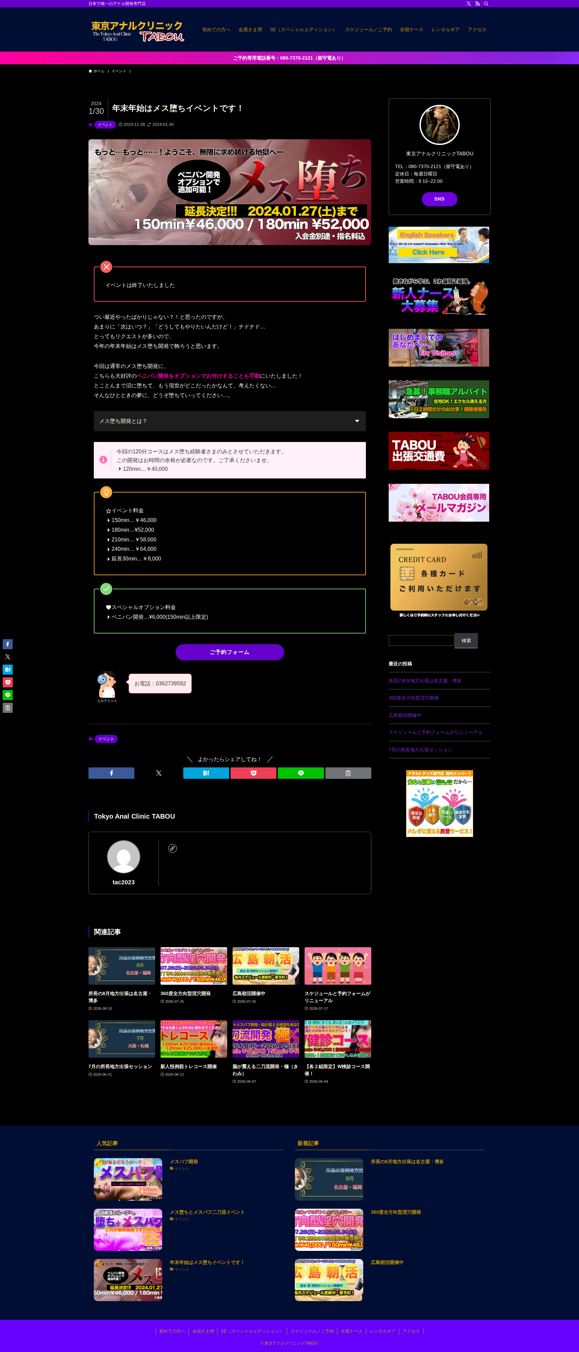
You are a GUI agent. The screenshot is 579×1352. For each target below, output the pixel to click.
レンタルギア (383, 1331)
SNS (439, 199)
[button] (111, 773)
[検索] (486, 3)
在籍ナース (352, 1331)
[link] (172, 848)
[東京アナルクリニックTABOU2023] (136, 29)
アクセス (411, 1331)
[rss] (477, 3)
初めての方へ (172, 1331)
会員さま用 (203, 1331)
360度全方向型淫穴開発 (414, 697)
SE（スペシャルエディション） (252, 1331)
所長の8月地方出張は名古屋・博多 (425, 680)
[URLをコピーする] (348, 773)
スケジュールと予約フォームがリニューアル (435, 732)
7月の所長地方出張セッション (420, 749)
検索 (466, 640)
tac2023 (124, 882)
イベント (105, 125)
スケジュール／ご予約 (312, 1331)
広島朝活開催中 (405, 715)
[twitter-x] (468, 3)
